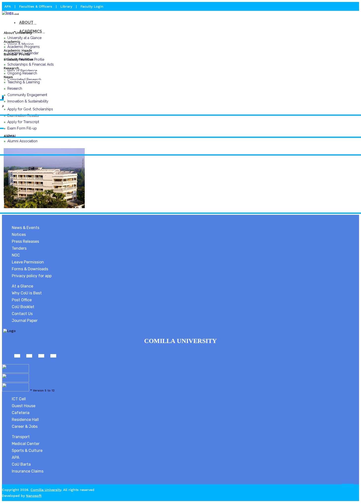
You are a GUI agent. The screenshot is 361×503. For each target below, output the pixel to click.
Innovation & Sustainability (27, 101)
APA (8, 6)
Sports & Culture (27, 450)
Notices (19, 234)
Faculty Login (92, 6)
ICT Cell (19, 399)
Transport (21, 436)
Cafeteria (20, 412)
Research (14, 88)
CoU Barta (21, 464)
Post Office (22, 300)
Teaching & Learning (23, 82)
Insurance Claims (27, 471)
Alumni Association (22, 141)
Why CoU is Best (27, 293)
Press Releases (25, 241)
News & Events (25, 227)
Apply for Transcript (23, 122)
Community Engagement (27, 95)
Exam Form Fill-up (22, 128)
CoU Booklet (23, 306)
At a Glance (22, 286)
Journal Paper (25, 320)
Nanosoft (34, 496)
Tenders (19, 248)
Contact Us (22, 313)
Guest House (23, 405)
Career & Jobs (25, 426)
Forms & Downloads (30, 269)
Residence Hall (25, 419)
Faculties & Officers (35, 6)
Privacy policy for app (32, 275)
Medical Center (26, 443)
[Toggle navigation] (17, 14)
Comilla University (45, 490)
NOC (16, 255)
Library (66, 6)
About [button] (26, 22)
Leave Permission (28, 262)
